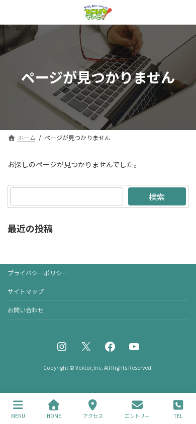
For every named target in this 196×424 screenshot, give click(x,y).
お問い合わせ (26, 309)
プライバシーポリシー (38, 272)
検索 (157, 196)
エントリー (137, 415)
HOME (54, 415)
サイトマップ (26, 291)
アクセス (93, 415)
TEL (178, 415)
